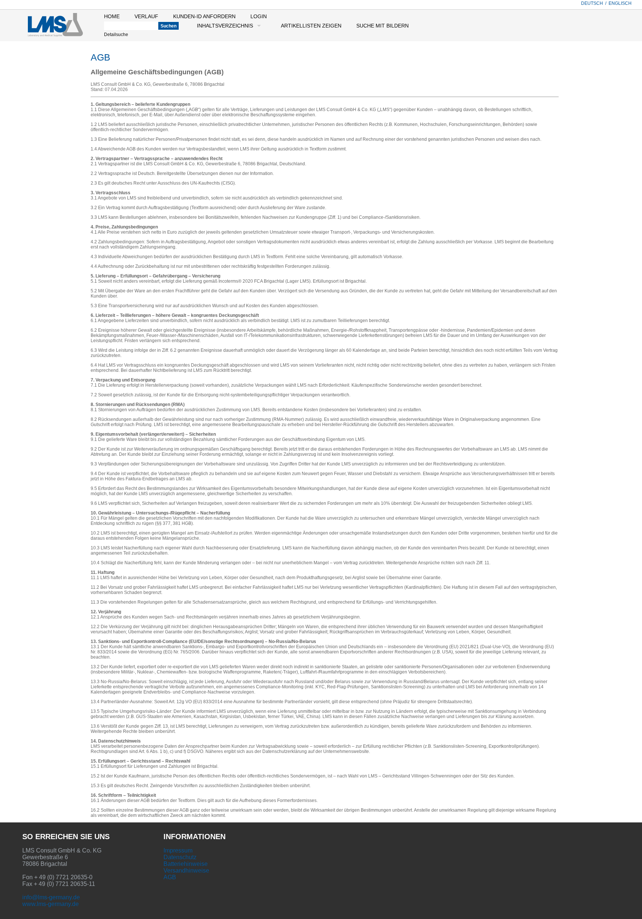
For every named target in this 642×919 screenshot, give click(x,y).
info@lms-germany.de (51, 897)
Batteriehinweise (185, 864)
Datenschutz (180, 857)
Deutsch (592, 3)
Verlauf (146, 16)
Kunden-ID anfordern (204, 16)
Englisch (620, 3)
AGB (169, 877)
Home (112, 16)
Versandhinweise (186, 870)
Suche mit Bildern (382, 26)
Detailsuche (116, 34)
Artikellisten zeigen (311, 26)
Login (258, 16)
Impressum (177, 850)
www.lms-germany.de (50, 904)
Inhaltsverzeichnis (225, 26)
